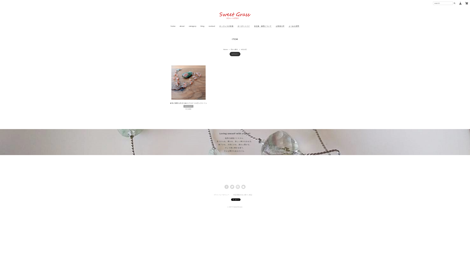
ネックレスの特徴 (226, 26)
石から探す (234, 49)
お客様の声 (280, 26)
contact (212, 26)
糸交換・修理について (263, 26)
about (182, 26)
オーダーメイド (244, 26)
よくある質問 (294, 26)
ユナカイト (235, 54)
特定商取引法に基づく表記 (242, 195)
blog (203, 26)
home (173, 26)
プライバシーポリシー (221, 195)
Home (225, 49)
